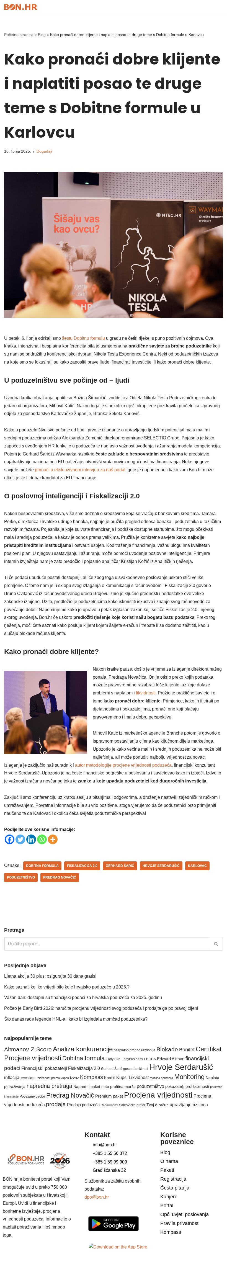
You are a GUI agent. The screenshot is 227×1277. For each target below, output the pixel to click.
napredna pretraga (49, 1086)
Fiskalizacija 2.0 (82, 866)
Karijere (168, 1196)
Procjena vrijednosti (158, 1094)
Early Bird (113, 1059)
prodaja (56, 1104)
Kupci (122, 1077)
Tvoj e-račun (157, 1105)
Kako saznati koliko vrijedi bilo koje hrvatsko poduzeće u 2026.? (67, 987)
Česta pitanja (174, 1188)
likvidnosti (146, 693)
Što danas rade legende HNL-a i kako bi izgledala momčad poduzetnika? (76, 1019)
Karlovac (197, 866)
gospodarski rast (135, 1069)
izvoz (74, 1077)
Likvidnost (139, 1077)
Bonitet (187, 1049)
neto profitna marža (118, 1086)
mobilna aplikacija (161, 1078)
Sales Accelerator (132, 1105)
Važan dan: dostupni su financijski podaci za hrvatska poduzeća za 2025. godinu (83, 997)
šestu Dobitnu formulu (83, 338)
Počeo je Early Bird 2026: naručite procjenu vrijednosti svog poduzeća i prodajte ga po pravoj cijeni (101, 1008)
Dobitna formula (42, 866)
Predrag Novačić (59, 877)
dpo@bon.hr (96, 1197)
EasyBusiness (132, 1059)
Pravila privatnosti (180, 1223)
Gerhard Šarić (120, 866)
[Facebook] (9, 839)
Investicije (27, 1078)
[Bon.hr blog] (20, 7)
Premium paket (109, 1096)
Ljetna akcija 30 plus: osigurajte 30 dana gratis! (50, 976)
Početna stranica (18, 34)
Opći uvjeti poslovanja (184, 1214)
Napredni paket (86, 1086)
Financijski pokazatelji (44, 1068)
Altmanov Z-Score (28, 1049)
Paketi (167, 1170)
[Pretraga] (216, 944)
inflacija (11, 1077)
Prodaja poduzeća (83, 1104)
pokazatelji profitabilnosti (187, 1086)
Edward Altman (170, 1058)
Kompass (91, 1077)
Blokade (167, 1049)
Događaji (44, 151)
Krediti (109, 1077)
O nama (169, 1161)
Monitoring (189, 1076)
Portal (166, 1205)
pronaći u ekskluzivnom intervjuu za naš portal (80, 469)
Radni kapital (109, 1105)
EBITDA (150, 1059)
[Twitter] (20, 839)
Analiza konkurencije (83, 1049)
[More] (53, 839)
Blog (42, 34)
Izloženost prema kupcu (53, 1078)
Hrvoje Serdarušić (161, 866)
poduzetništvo (21, 877)
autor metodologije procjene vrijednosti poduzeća (123, 765)
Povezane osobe (32, 1096)
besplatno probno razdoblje (134, 1050)
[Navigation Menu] (216, 7)
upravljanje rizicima (189, 1104)
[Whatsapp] (42, 839)
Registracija (173, 1179)
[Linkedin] (31, 839)
